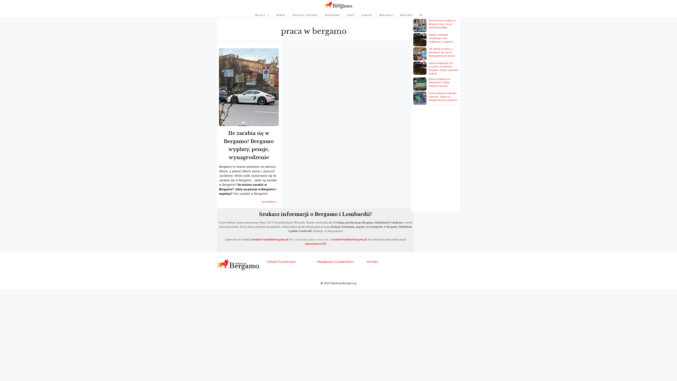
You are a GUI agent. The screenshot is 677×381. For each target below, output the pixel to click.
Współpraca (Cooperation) (335, 262)
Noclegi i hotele (305, 15)
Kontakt (406, 15)
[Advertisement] (435, 159)
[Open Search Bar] (420, 15)
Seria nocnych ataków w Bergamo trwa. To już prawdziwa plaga (442, 24)
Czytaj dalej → (270, 203)
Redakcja (386, 15)
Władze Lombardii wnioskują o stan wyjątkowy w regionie (441, 38)
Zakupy (367, 15)
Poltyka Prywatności (281, 262)
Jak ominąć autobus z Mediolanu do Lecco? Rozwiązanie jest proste (442, 52)
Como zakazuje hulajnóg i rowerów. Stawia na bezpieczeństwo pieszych (443, 96)
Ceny (351, 15)
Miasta (260, 15)
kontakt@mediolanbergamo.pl (270, 239)
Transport (332, 15)
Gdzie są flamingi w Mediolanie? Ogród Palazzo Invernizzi (439, 82)
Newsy (281, 15)
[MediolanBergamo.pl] (338, 5)
